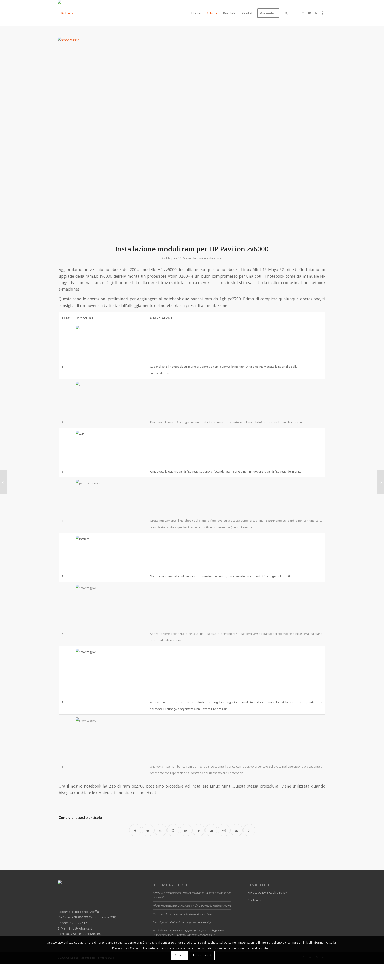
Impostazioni (202, 955)
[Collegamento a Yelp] (323, 13)
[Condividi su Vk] (211, 830)
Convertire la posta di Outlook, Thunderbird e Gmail (183, 914)
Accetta (179, 955)
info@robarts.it (80, 928)
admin (218, 258)
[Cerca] (286, 13)
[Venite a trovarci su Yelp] (249, 830)
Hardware (199, 258)
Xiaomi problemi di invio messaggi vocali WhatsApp (182, 922)
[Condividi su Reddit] (224, 830)
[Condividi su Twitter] (148, 830)
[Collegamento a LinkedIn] (309, 13)
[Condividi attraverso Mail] (236, 830)
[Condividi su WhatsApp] (160, 830)
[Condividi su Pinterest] (173, 830)
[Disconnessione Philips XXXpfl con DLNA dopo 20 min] (380, 482)
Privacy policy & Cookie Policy (267, 892)
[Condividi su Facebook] (135, 830)
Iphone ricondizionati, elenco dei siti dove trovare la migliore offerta (192, 905)
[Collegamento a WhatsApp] (316, 13)
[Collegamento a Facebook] (303, 13)
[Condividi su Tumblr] (198, 830)
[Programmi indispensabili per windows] (3, 482)
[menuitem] (196, 13)
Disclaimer (255, 900)
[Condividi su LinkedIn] (186, 830)
